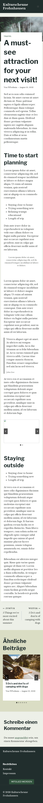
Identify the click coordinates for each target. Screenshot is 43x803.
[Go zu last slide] (6, 431)
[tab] (20, 445)
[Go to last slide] (7, 677)
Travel (8, 36)
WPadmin (12, 87)
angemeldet (21, 737)
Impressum (9, 773)
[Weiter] (36, 677)
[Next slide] (37, 431)
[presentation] (21, 667)
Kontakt (7, 769)
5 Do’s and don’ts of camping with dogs (32, 615)
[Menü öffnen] (38, 6)
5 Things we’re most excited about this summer (11, 615)
